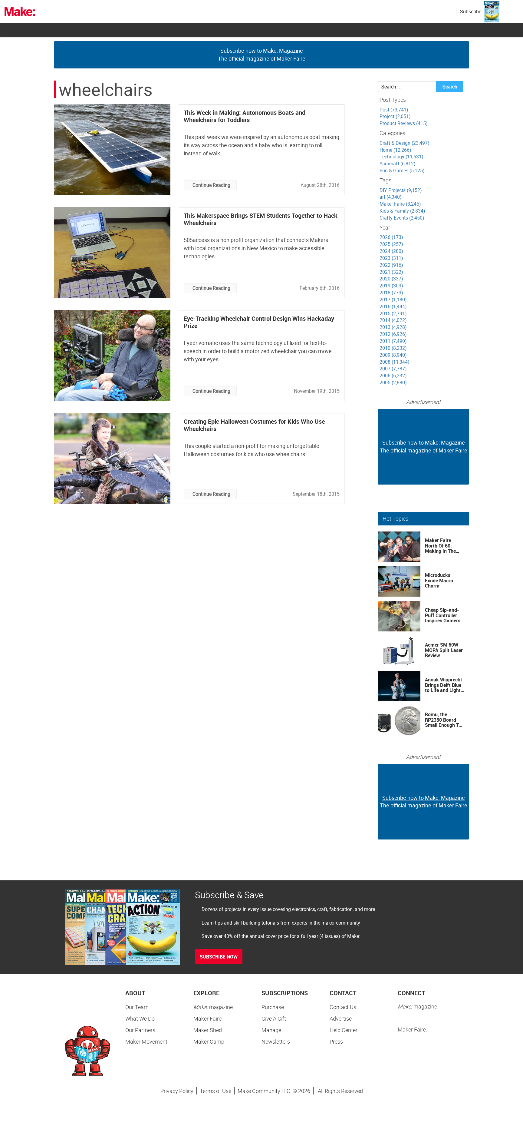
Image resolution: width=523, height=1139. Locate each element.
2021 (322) (391, 272)
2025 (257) (391, 244)
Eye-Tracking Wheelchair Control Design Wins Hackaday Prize (259, 322)
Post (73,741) (394, 109)
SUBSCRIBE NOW (219, 956)
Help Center (343, 1030)
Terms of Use (215, 1090)
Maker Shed (207, 1030)
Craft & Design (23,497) (404, 143)
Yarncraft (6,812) (398, 163)
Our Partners (140, 1030)
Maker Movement (146, 1041)
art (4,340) (391, 197)
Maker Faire (207, 1018)
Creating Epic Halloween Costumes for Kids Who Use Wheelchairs (254, 425)
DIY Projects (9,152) (401, 190)
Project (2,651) (395, 116)
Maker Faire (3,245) (400, 203)
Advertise (341, 1018)
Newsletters (276, 1041)
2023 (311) (391, 258)
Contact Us (343, 1007)
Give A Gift (274, 1018)
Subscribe (470, 11)
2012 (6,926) (393, 334)
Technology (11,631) (401, 156)
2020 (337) (391, 278)
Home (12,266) (395, 150)
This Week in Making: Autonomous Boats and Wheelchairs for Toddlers (244, 116)
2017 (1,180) (393, 299)
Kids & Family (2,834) (402, 210)
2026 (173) (391, 237)
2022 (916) (391, 265)
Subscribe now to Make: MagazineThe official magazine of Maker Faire (261, 54)
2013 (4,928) (393, 327)
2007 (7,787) (393, 368)
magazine (213, 1007)
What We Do (140, 1018)
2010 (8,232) (393, 348)
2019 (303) (391, 285)
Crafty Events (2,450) (402, 217)
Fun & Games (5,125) (402, 170)
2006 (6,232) (393, 375)
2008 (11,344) (395, 362)
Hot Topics (395, 518)
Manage (271, 1030)
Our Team (137, 1007)
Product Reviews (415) (404, 123)
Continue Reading (211, 185)
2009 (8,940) (393, 355)
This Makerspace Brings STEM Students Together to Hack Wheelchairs (260, 219)
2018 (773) (391, 292)
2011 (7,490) (393, 341)
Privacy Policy (176, 1090)
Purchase (273, 1007)
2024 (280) (391, 251)
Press (336, 1041)
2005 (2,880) (393, 382)
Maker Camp (208, 1041)
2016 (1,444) (393, 306)
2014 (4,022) (393, 320)
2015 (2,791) (393, 313)
